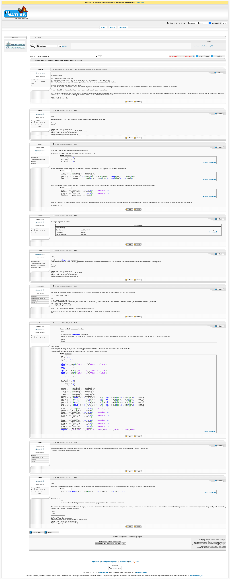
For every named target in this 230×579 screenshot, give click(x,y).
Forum (112, 27)
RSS (137, 561)
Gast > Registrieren (177, 23)
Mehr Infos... (141, 2)
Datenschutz (123, 561)
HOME (103, 27)
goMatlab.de (103, 572)
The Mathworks (141, 572)
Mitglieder (123, 27)
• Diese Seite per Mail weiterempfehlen (203, 46)
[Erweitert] (65, 46)
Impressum (95, 561)
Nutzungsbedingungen (109, 561)
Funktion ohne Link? (209, 162)
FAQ (130, 561)
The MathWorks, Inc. (196, 575)
